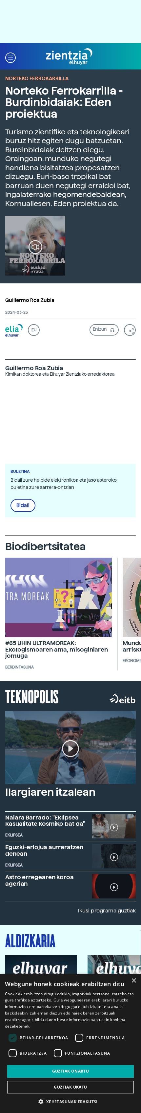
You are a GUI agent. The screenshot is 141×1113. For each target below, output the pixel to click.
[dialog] (70, 1043)
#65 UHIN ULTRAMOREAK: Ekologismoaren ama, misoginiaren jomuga (56, 649)
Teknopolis (32, 696)
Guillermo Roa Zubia (29, 300)
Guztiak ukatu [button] (70, 1087)
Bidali (23, 505)
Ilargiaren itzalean (50, 792)
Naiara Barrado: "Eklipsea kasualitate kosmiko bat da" (45, 820)
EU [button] (33, 330)
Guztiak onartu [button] (70, 1071)
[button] (10, 56)
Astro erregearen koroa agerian (39, 880)
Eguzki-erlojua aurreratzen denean (44, 850)
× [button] (133, 980)
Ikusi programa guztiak (107, 911)
